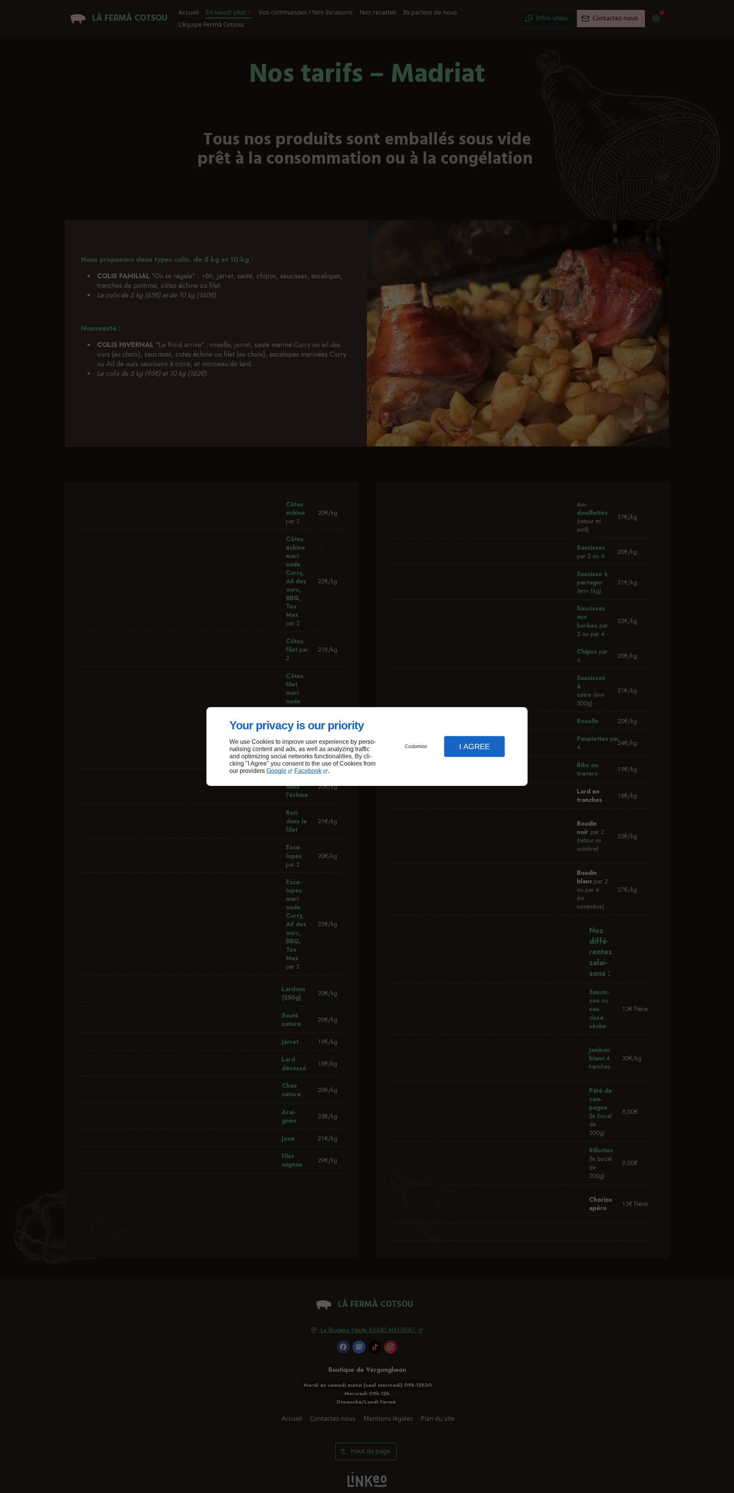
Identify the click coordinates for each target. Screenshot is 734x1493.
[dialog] (367, 746)
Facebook (308, 771)
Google (276, 771)
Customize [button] (416, 746)
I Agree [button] (474, 746)
